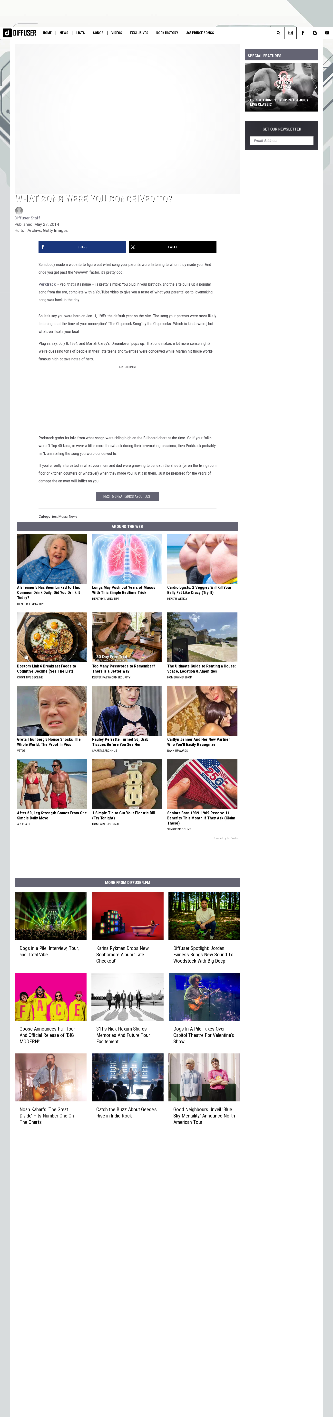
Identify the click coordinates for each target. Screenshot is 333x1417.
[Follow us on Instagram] (290, 33)
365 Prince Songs (200, 33)
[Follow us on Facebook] (303, 33)
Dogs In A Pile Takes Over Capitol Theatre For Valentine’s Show (203, 1035)
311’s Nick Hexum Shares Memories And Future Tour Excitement (123, 1035)
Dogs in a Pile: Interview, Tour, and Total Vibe (49, 951)
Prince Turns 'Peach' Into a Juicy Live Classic (279, 102)
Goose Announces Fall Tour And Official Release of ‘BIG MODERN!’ (47, 1035)
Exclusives (139, 33)
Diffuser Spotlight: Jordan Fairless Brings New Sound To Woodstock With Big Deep (203, 954)
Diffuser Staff (27, 218)
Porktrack (47, 284)
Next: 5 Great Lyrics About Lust (127, 496)
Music (63, 516)
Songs (98, 33)
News (64, 33)
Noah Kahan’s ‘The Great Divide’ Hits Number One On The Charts (47, 1116)
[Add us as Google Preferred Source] (315, 33)
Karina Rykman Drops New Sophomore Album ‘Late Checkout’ (122, 954)
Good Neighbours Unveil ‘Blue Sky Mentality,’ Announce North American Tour (204, 1116)
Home (47, 33)
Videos (116, 33)
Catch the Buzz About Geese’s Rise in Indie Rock (126, 1113)
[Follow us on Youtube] (327, 33)
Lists (80, 33)
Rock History (167, 33)
